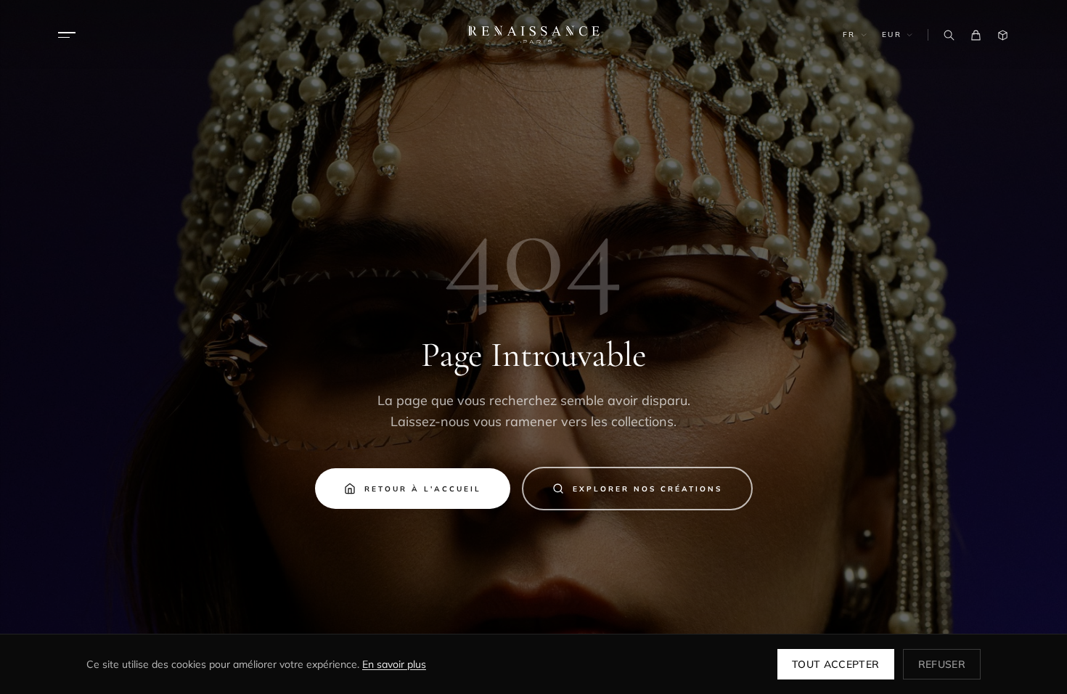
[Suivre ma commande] (1003, 35)
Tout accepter (836, 664)
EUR (892, 34)
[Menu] (66, 35)
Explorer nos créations (647, 489)
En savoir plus (394, 664)
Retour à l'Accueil (422, 489)
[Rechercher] (949, 35)
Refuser (941, 664)
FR (849, 34)
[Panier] (976, 35)
